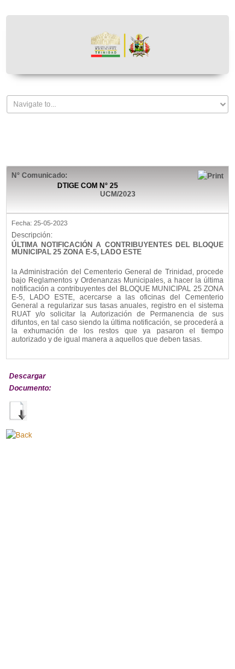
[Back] (19, 434)
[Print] (211, 175)
